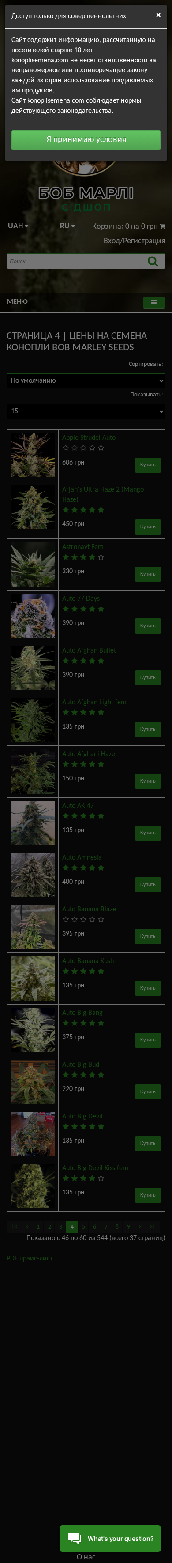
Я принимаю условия (86, 139)
